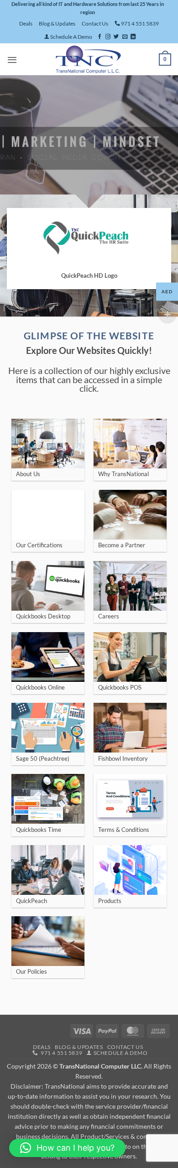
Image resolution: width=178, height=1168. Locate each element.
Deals (25, 23)
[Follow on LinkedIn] (133, 37)
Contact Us (95, 23)
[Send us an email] (124, 37)
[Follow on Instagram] (107, 37)
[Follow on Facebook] (99, 37)
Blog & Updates (57, 23)
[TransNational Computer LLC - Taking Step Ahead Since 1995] (88, 59)
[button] (12, 60)
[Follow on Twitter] (116, 37)
